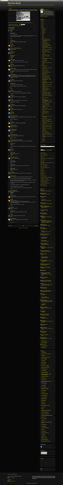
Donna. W (11, 104)
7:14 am (11, 138)
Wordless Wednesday (16, 22)
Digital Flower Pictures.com (45, 367)
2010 (42, 24)
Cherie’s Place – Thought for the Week (46, 200)
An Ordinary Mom (12, 125)
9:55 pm (11, 50)
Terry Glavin (43, 420)
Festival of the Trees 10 (45, 131)
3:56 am (11, 120)
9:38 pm (11, 31)
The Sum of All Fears (44, 288)
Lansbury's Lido (43, 390)
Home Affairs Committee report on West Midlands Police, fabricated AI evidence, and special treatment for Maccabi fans (47, 221)
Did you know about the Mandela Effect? (46, 251)
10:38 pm (11, 66)
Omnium (42, 190)
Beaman (11, 64)
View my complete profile (44, 16)
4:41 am (11, 127)
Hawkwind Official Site (44, 184)
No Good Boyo (43, 320)
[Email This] (21, 24)
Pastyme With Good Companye (46, 410)
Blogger (36, 483)
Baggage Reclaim (44, 337)
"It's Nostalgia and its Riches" (45, 267)
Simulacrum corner (44, 65)
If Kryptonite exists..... (45, 60)
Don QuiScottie (43, 347)
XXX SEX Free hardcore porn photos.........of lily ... (46, 89)
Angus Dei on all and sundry (45, 357)
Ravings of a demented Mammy (46, 290)
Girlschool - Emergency (45, 97)
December (43, 28)
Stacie (11, 29)
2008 (42, 26)
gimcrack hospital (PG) (44, 334)
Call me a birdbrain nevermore (46, 44)
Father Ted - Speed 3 (45, 73)
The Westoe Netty (44, 122)
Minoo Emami (42, 170)
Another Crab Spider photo (45, 103)
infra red (11, 25)
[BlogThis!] (22, 24)
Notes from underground (45, 250)
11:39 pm (11, 88)
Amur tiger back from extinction (46, 92)
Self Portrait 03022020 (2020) (45, 244)
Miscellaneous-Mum (13, 134)
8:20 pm (11, 220)
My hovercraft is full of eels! (45, 405)
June (43, 35)
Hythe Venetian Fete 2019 (44, 257)
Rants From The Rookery (45, 413)
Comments (43, 453)
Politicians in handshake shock (46, 120)
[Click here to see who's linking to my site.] (11, 477)
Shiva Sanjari (42, 174)
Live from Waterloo (44, 395)
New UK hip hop (43, 311)
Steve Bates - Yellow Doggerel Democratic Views (45, 273)
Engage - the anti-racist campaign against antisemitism (46, 374)
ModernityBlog (43, 400)
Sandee (11, 95)
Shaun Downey (42, 445)
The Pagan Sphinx (44, 331)
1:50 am (11, 106)
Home (23, 225)
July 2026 (42, 210)
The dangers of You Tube (45, 104)
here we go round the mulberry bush (45, 291)
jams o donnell (12, 68)
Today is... (43, 64)
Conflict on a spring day (45, 50)
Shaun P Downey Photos (44, 155)
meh (11, 44)
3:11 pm (11, 166)
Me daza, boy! (44, 110)
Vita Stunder (43, 434)
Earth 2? (43, 57)
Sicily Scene (43, 216)
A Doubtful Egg (43, 270)
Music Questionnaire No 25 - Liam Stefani (46, 338)
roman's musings (43, 418)
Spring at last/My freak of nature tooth (46, 281)
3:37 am (11, 114)
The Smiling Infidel (44, 342)
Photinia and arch (44, 113)
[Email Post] (19, 24)
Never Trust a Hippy (44, 307)
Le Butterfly (11, 59)
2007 (42, 27)
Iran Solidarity (43, 385)
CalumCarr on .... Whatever (45, 365)
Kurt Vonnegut (44, 98)
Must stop (42, 197)
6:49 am (11, 216)
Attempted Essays (44, 287)
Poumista (42, 283)
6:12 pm (11, 174)
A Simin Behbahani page (44, 181)
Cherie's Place (43, 199)
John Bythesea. (44, 74)
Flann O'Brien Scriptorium (44, 164)
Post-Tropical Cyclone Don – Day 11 (45, 231)
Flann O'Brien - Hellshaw (44, 166)
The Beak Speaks (44, 424)
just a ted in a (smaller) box (45, 75)
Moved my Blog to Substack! (45, 241)
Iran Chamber (42, 161)
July (43, 34)
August (43, 33)
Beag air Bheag (43, 362)
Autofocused (43, 360)
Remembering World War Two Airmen (46, 415)
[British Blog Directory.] (47, 150)
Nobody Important (44, 327)
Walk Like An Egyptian (44, 264)
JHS (10, 214)
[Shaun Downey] (41, 447)
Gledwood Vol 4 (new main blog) (46, 280)
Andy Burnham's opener (44, 213)
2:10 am (11, 110)
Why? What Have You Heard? (45, 441)
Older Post (36, 225)
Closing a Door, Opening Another (45, 297)
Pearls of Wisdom (12, 129)
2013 (42, 20)
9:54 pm (11, 46)
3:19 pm (11, 170)
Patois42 (11, 79)
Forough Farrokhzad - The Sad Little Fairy (46, 177)
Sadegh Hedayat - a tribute (44, 178)
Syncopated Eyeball (44, 243)
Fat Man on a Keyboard (44, 376)
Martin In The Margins (44, 277)
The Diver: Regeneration (45, 43)
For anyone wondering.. (44, 228)
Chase (42, 254)
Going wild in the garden (45, 111)
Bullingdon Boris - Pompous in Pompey (47, 121)
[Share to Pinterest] (24, 24)
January (43, 140)
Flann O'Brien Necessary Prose (45, 167)
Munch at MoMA (43, 332)
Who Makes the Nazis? (44, 439)
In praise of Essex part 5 (45, 112)
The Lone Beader (43, 240)
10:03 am (11, 147)
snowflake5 (43, 317)
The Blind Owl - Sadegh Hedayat (45, 180)
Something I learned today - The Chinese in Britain (46, 46)
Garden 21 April (44, 61)
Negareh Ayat (42, 171)
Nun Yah (42, 408)
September (43, 32)
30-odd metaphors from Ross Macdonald (46, 203)
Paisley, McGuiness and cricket (46, 72)
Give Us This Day (43, 383)
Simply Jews (43, 246)
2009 (42, 25)
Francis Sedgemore (44, 237)
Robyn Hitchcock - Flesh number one (47, 49)
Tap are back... (44, 53)
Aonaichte (42, 304)
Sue (10, 99)
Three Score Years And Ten (45, 234)
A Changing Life (43, 352)
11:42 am (11, 155)
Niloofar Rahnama (43, 173)
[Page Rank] (42, 150)
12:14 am (11, 97)
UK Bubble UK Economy (45, 432)
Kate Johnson (12, 195)
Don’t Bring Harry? (44, 42)
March (43, 138)
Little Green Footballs (44, 393)
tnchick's (42, 429)
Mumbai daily (43, 403)
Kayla (11, 108)
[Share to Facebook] (23, 24)
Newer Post (10, 225)
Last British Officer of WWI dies (46, 93)
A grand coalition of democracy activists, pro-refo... (46, 40)
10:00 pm (11, 57)
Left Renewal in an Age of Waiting (45, 225)
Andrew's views (43, 344)
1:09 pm (11, 159)
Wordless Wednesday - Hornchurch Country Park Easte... (47, 100)
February (43, 139)
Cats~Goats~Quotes (13, 190)
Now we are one (44, 130)
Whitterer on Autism (44, 437)
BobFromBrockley (44, 224)
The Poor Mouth (14, 3)
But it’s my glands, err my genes (46, 94)
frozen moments (43, 379)
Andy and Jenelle (12, 74)
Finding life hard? (44, 196)
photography (14, 25)
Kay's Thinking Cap (44, 324)
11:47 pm (11, 205)
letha (11, 90)
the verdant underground (45, 314)
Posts (42, 452)
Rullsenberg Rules (44, 300)
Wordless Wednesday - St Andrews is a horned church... (47, 58)
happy (42, 335)
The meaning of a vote (44, 294)
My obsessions (44, 66)
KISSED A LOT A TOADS (44, 388)
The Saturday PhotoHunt (45, 427)
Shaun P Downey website (44, 154)
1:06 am (11, 209)
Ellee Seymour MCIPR (44, 372)
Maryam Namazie (43, 398)
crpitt (11, 199)
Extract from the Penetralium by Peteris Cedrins (47, 158)
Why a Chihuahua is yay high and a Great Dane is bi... (47, 116)
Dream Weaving (43, 370)
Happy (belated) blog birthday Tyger (47, 125)
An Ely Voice (43, 355)
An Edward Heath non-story (46, 54)
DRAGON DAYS (43, 193)
